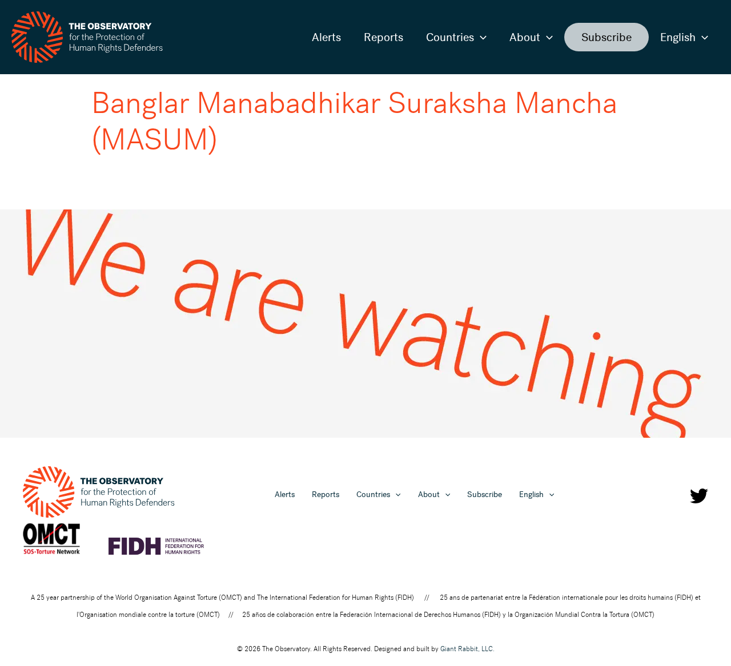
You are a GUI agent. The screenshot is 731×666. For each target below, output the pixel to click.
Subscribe (606, 37)
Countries (450, 37)
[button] (480, 37)
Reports (383, 37)
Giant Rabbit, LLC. (467, 649)
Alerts (326, 37)
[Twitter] (699, 496)
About (524, 37)
